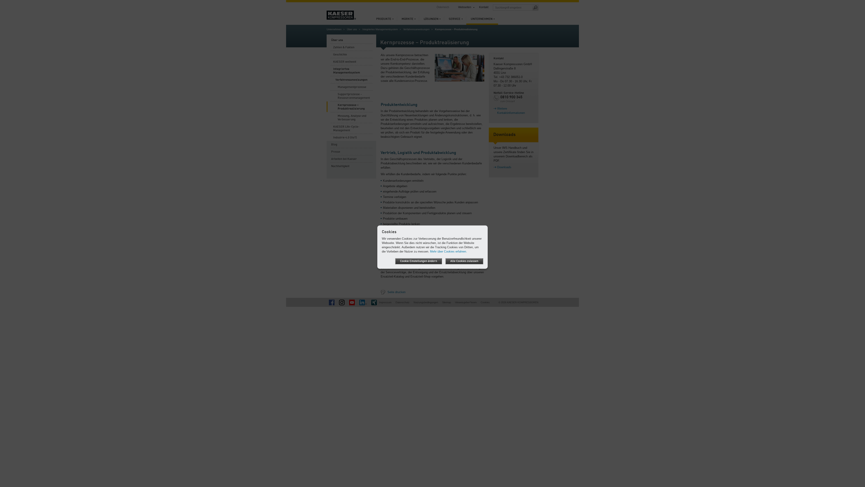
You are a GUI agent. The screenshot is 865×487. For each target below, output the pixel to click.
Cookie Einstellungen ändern (418, 261)
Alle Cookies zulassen (464, 261)
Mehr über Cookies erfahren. (448, 251)
